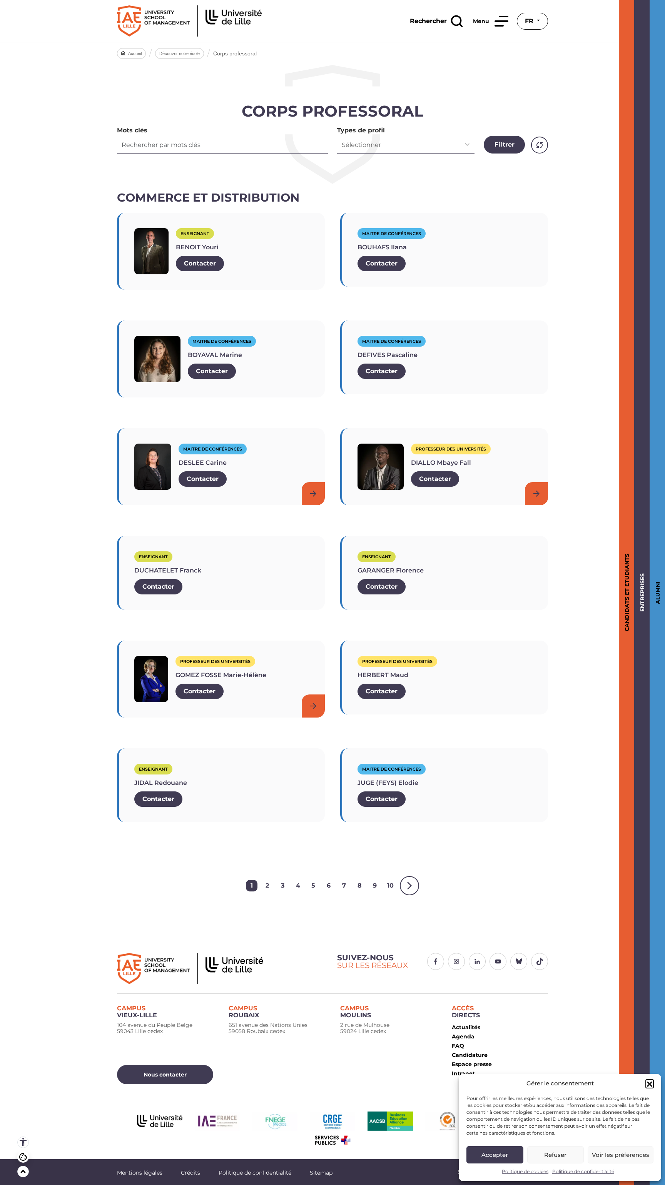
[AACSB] (390, 1121)
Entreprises (641, 592)
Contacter (200, 263)
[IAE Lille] (189, 21)
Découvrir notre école (179, 53)
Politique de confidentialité (583, 1171)
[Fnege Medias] (275, 1121)
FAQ (458, 1045)
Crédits (190, 1172)
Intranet (463, 1073)
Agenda (463, 1036)
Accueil (135, 53)
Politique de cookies (525, 1171)
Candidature (470, 1054)
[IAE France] (217, 1121)
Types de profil (361, 130)
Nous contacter (165, 1074)
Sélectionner (361, 145)
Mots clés (132, 130)
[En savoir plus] (313, 493)
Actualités (466, 1027)
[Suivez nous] (435, 961)
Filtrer (505, 144)
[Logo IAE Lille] (222, 968)
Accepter (494, 1154)
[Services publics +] (332, 1140)
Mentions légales (139, 1172)
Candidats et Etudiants (625, 592)
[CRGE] (332, 1121)
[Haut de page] (23, 1171)
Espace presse (472, 1064)
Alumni (656, 592)
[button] (649, 1083)
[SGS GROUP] (448, 1121)
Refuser (555, 1154)
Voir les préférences (620, 1154)
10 (390, 885)
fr (530, 21)
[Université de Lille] (159, 1121)
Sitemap (321, 1172)
